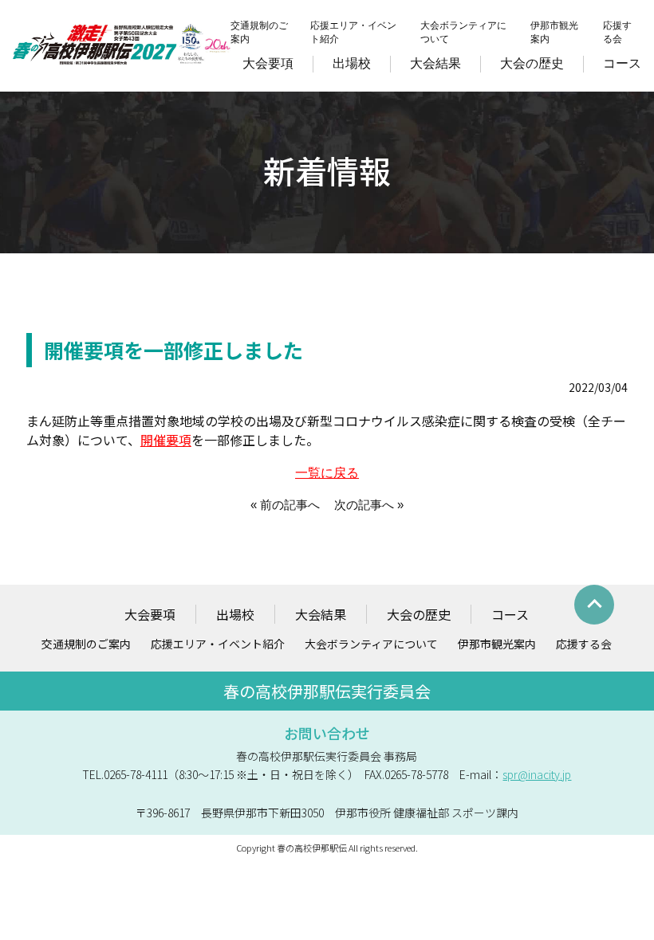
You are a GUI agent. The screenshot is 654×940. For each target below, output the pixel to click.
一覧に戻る (327, 473)
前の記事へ (290, 504)
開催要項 (165, 439)
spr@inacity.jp (536, 774)
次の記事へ (364, 504)
